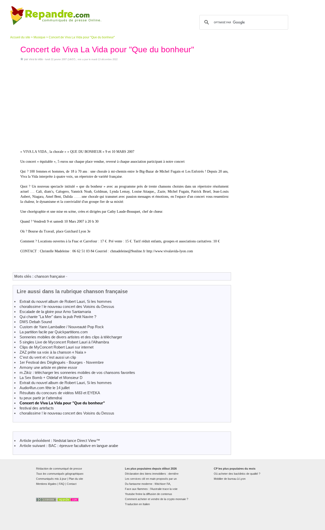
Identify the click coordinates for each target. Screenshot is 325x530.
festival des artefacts (37, 408)
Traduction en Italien (137, 504)
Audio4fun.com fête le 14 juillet (45, 388)
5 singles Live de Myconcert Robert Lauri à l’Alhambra (64, 342)
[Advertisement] (124, 105)
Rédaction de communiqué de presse (59, 468)
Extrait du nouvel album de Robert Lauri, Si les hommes (66, 301)
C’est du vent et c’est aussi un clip (48, 357)
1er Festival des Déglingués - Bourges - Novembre (62, 362)
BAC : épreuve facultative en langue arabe (83, 445)
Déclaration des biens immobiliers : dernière (151, 473)
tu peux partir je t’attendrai (41, 398)
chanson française (50, 276)
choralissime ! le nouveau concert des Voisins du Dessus (67, 306)
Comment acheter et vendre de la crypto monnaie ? (156, 499)
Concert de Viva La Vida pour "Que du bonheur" (62, 403)
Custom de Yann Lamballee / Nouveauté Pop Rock (62, 327)
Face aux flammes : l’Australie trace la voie (151, 488)
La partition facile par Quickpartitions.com (54, 332)
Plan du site (76, 478)
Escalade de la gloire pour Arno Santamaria (55, 311)
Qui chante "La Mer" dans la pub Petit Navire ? (58, 316)
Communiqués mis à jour (51, 478)
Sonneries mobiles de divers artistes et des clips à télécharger (71, 337)
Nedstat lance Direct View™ (76, 440)
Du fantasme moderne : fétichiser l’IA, (148, 483)
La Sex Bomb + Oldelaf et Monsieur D (51, 377)
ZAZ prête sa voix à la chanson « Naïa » (53, 352)
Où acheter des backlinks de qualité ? (237, 473)
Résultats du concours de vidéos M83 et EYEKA (60, 393)
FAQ (61, 483)
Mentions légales (46, 483)
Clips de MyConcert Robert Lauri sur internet (56, 347)
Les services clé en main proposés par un (151, 478)
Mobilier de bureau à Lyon (230, 478)
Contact (71, 483)
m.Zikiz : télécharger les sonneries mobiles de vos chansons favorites (77, 372)
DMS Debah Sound (36, 322)
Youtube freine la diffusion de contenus (148, 493)
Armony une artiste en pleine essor (48, 367)
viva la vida (36, 59)
